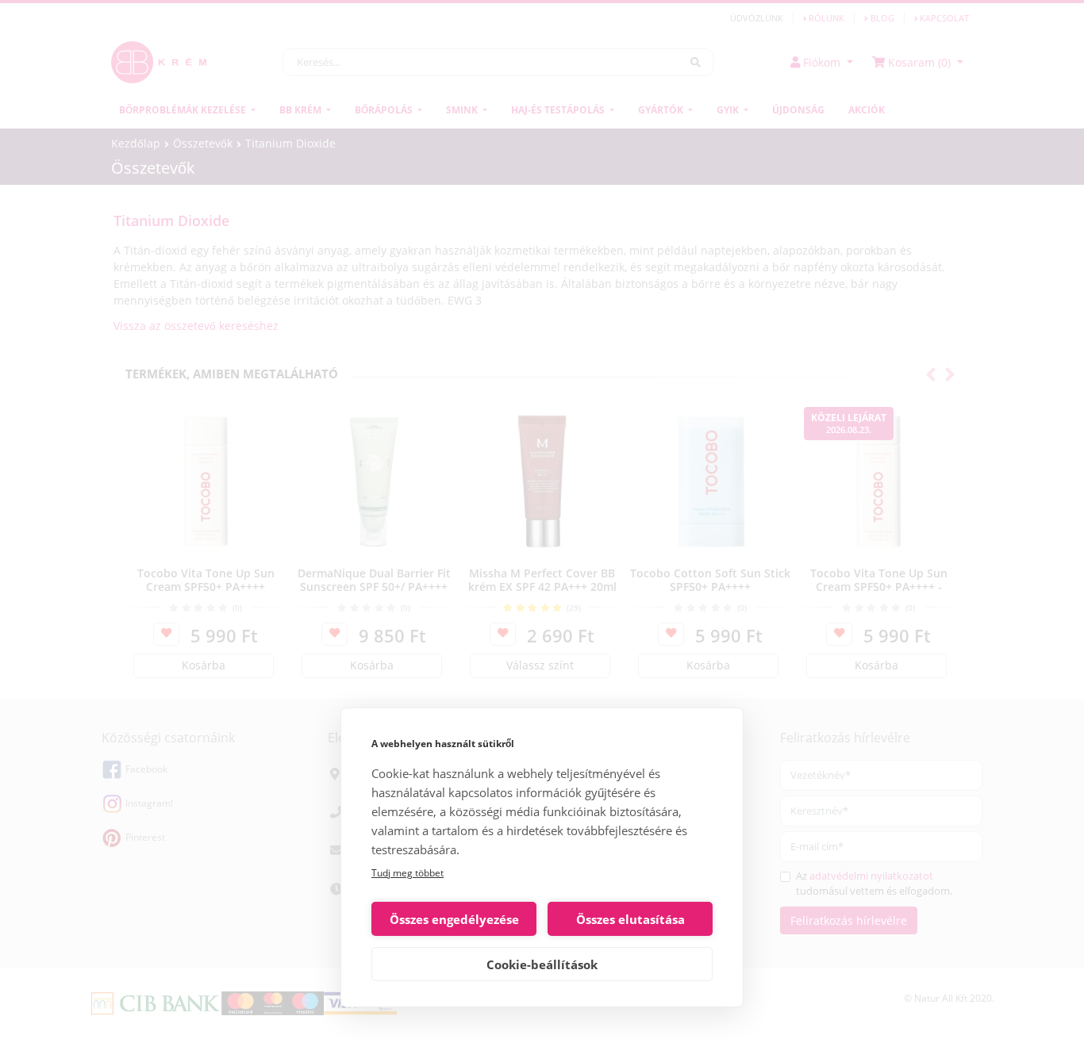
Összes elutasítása (630, 919)
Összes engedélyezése (454, 919)
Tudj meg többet (407, 873)
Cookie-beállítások (542, 964)
